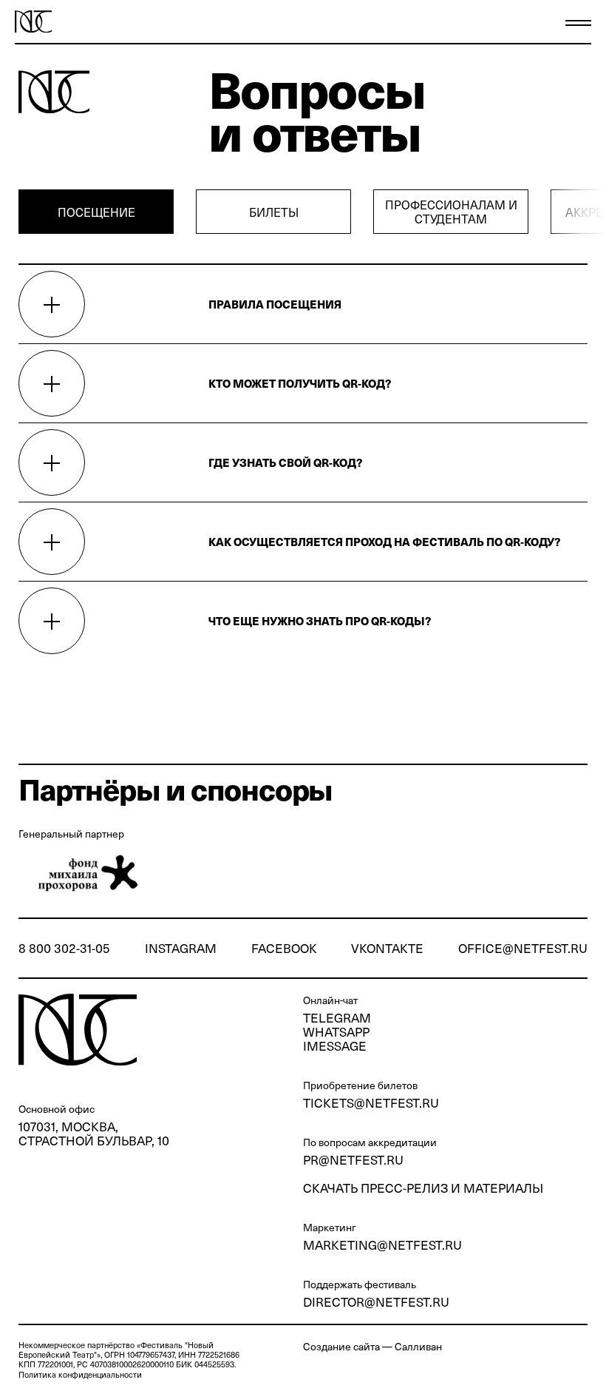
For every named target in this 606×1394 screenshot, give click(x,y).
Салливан (418, 1346)
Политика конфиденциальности (80, 1374)
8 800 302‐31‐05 (64, 948)
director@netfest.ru (376, 1301)
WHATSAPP (336, 1031)
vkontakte (387, 948)
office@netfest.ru (523, 948)
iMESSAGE (335, 1045)
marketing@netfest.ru (382, 1244)
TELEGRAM (337, 1017)
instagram (181, 948)
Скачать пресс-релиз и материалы (423, 1187)
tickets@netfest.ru (371, 1102)
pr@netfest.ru (353, 1159)
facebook (284, 948)
